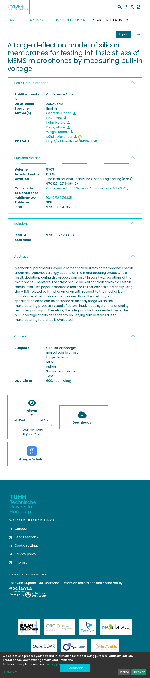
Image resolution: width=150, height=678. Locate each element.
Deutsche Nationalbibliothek (29, 627)
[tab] (75, 83)
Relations (21, 223)
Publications (33, 20)
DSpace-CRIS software (41, 583)
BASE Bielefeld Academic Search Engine (105, 647)
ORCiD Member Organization (59, 627)
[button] (138, 7)
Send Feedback (26, 537)
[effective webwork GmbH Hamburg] (36, 594)
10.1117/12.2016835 (59, 197)
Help (126, 7)
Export (124, 34)
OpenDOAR (44, 647)
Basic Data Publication (31, 83)
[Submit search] (119, 6)
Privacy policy (25, 554)
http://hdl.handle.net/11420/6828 (71, 141)
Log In (132, 7)
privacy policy (55, 664)
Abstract (21, 256)
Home (12, 20)
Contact (21, 528)
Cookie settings (26, 545)
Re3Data (116, 627)
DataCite (88, 627)
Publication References (68, 20)
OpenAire (74, 647)
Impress (21, 562)
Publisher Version (27, 158)
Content (20, 336)
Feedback (75, 668)
